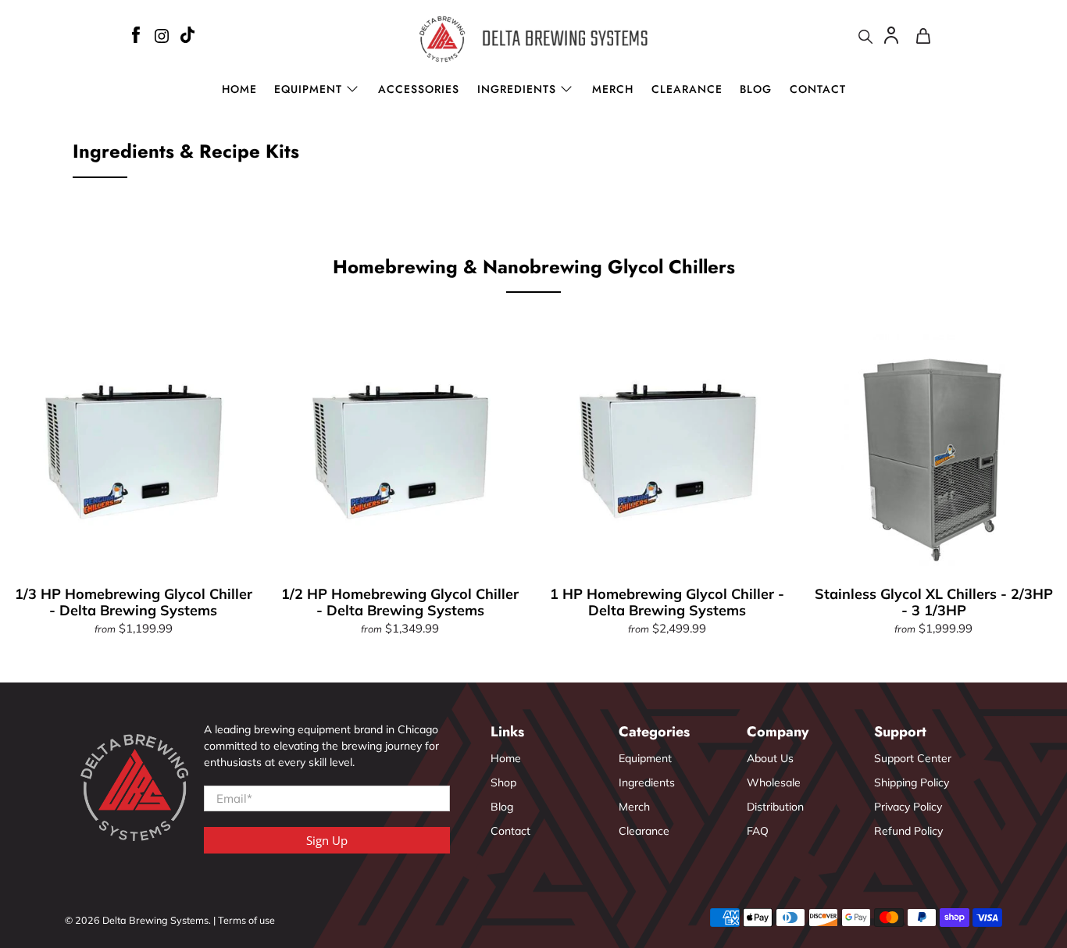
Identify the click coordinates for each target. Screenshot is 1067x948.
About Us (770, 758)
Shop (503, 782)
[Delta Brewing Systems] (534, 39)
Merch (612, 89)
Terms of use (246, 920)
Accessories (418, 89)
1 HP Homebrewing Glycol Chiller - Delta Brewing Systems (667, 602)
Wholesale (774, 782)
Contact (818, 89)
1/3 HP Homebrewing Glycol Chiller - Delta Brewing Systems (133, 602)
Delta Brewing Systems (155, 920)
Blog (756, 89)
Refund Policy (908, 831)
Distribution (775, 807)
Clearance (687, 89)
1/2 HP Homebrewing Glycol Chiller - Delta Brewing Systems (400, 602)
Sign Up (327, 840)
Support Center (912, 758)
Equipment (645, 758)
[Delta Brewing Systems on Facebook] (135, 37)
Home (239, 89)
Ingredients (516, 89)
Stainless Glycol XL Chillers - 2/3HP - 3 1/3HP (934, 602)
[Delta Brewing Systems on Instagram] (162, 38)
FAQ (758, 831)
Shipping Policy (911, 782)
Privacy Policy (908, 807)
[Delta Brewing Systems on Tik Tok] (187, 37)
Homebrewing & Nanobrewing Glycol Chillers (534, 266)
